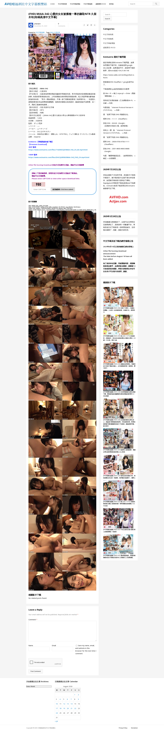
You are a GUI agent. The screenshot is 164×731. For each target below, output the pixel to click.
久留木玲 (57, 32)
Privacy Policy (123, 728)
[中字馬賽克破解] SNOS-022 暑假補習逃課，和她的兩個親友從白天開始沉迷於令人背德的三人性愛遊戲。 (119, 556)
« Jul (56, 721)
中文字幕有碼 (62, 4)
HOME (52, 4)
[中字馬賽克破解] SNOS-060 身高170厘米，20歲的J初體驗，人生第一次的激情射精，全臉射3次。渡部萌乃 (119, 310)
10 (57, 704)
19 (64, 708)
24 (57, 713)
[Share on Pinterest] (91, 25)
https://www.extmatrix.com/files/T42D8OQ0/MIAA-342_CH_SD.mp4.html (57, 150)
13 (68, 704)
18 (60, 708)
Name (30, 645)
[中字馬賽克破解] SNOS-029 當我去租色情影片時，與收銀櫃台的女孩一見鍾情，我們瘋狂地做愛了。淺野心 (119, 477)
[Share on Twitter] (87, 25)
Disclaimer (134, 728)
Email (54, 645)
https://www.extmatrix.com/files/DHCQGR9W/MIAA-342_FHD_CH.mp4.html (58, 157)
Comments (61, 25)
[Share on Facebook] (84, 25)
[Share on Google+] (94, 25)
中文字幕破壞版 (75, 4)
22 (75, 708)
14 (71, 704)
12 (64, 704)
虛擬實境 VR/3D (101, 4)
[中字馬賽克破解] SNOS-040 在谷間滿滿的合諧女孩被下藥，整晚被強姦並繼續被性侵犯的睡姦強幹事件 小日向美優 (119, 394)
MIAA (52, 32)
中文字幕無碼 (88, 4)
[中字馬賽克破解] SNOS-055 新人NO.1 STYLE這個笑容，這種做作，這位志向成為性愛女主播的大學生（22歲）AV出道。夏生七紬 (119, 338)
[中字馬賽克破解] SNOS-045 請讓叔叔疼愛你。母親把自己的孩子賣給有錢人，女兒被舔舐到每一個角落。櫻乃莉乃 (119, 366)
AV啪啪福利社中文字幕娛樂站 (46, 728)
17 (57, 708)
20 (68, 708)
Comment (32, 619)
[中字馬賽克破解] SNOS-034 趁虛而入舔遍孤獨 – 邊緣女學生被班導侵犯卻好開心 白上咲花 (119, 451)
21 (71, 708)
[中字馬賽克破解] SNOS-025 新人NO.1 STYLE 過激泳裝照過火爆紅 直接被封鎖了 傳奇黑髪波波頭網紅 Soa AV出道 (119, 504)
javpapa (37, 24)
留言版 (111, 4)
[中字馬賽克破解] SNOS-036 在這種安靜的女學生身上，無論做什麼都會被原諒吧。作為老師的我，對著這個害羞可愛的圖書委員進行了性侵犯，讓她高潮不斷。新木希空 (119, 423)
